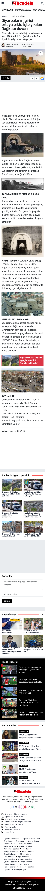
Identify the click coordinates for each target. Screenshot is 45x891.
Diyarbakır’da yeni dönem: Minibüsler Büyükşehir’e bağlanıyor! (33, 494)
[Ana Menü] (3, 3)
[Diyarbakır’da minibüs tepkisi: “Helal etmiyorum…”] (12, 505)
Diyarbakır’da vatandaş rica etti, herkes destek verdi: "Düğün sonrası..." (32, 515)
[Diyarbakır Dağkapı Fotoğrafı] (23, 380)
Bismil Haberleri (28, 851)
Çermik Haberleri (10, 862)
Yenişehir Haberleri (11, 851)
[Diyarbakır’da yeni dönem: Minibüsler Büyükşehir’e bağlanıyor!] (33, 484)
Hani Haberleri (24, 864)
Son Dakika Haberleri (13, 829)
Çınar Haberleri (26, 862)
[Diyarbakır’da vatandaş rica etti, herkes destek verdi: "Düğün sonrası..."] (33, 505)
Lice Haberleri (9, 857)
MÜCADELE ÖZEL (23, 10)
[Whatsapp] (33, 807)
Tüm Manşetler (10, 827)
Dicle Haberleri (9, 864)
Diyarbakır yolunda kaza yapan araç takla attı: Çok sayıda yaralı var (30, 759)
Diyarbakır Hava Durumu (14, 817)
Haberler (6, 16)
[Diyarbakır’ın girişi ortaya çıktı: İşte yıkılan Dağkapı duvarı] (22, 62)
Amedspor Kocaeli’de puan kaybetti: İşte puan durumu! (29, 782)
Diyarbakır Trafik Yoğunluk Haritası (18, 822)
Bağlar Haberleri (25, 846)
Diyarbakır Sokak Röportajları (15, 869)
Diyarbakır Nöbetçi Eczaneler (16, 814)
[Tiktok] (29, 807)
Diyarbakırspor (9, 844)
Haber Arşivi (9, 832)
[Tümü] (42, 614)
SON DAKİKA (39, 10)
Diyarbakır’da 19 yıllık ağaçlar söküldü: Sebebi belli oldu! (11, 494)
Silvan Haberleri (26, 854)
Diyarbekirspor (33, 841)
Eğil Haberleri (23, 857)
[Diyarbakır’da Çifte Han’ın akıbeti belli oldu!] (12, 526)
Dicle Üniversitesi (25, 844)
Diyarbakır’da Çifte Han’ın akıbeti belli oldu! (11, 535)
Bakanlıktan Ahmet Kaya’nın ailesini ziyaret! (33, 631)
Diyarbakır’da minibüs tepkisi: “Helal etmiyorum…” (10, 515)
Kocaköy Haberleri (27, 867)
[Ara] (42, 3)
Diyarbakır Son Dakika (31, 839)
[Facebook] (12, 807)
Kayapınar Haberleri (11, 849)
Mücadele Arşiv (10, 846)
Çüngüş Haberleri (25, 859)
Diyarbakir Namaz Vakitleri (15, 819)
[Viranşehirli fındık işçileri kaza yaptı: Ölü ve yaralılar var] (33, 641)
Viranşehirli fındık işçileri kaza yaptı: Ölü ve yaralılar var (33, 649)
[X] (16, 807)
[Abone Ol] (42, 78)
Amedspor (20, 841)
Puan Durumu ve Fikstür (14, 824)
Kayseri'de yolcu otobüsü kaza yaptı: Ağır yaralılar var (29, 748)
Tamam (28, 888)
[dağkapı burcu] (23, 303)
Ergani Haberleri (10, 854)
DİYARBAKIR (7, 10)
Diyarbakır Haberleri (11, 839)
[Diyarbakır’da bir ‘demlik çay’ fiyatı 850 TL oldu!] (33, 526)
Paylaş (7, 78)
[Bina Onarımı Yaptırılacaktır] (12, 623)
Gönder (7, 601)
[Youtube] (25, 807)
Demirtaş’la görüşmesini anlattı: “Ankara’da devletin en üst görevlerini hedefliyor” (11, 650)
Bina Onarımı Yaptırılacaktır (7, 631)
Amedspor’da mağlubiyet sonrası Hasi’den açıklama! (27, 771)
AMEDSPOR (23, 766)
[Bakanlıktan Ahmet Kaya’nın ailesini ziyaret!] (33, 623)
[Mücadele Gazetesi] (22, 3)
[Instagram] (20, 807)
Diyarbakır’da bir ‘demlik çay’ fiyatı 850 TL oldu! (32, 535)
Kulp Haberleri (9, 859)
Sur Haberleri (27, 849)
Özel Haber (8, 841)
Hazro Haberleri (10, 867)
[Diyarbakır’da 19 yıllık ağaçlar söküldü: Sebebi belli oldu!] (12, 484)
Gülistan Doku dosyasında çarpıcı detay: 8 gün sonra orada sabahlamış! (30, 736)
